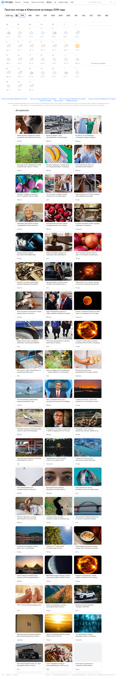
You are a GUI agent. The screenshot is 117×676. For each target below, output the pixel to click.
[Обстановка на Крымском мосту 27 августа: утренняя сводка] (87, 510)
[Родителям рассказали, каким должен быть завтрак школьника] (87, 540)
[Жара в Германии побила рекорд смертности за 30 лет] (58, 628)
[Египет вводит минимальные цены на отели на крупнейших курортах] (29, 569)
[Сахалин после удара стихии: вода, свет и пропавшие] (29, 540)
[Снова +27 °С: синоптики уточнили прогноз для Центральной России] (58, 540)
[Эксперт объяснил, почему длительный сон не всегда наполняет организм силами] (29, 510)
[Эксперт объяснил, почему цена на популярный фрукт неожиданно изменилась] (58, 158)
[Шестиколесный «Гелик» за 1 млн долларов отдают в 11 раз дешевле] (29, 657)
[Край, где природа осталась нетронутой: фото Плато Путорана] (58, 598)
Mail (3, 674)
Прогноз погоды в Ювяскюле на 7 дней (72, 99)
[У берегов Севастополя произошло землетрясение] (87, 452)
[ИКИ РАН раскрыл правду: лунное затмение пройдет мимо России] (58, 569)
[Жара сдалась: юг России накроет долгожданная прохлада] (87, 188)
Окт (91, 15)
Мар (37, 15)
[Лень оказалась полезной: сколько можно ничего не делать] (29, 305)
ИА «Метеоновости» (110, 674)
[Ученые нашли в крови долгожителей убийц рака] (29, 246)
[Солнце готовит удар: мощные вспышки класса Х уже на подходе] (87, 334)
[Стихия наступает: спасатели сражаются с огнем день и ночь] (87, 393)
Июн (61, 15)
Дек (106, 15)
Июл (68, 15)
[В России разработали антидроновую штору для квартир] (29, 481)
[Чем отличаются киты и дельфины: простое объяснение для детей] (87, 481)
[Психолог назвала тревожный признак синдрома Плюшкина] (29, 276)
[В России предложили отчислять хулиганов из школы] (58, 334)
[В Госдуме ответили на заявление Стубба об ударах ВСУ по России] (58, 422)
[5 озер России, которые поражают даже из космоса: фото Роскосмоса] (58, 510)
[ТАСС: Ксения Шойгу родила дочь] (29, 598)
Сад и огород (58, 100)
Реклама (15, 674)
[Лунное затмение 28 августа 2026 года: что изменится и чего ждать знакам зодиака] (87, 305)
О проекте (47, 674)
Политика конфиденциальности (60, 674)
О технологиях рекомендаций (78, 674)
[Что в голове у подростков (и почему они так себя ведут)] (58, 188)
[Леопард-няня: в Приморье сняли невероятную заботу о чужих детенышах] (29, 158)
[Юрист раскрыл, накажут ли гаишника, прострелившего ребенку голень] (58, 246)
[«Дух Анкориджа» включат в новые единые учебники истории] (58, 305)
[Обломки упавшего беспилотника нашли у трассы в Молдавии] (29, 422)
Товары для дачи (71, 100)
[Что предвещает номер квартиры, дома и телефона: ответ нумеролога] (87, 628)
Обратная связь (91, 674)
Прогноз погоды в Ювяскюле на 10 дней (102, 99)
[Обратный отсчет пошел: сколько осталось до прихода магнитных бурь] (87, 276)
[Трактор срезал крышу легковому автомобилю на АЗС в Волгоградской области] (29, 452)
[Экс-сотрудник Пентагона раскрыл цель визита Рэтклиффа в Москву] (58, 393)
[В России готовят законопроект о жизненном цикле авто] (29, 364)
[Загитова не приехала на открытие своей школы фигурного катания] (87, 657)
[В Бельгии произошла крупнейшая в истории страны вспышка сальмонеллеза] (87, 364)
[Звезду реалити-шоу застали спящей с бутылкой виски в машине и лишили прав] (58, 276)
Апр (45, 15)
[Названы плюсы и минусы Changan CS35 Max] (87, 598)
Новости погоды (45, 100)
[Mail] (2, 2)
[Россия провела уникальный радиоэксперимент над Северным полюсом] (29, 393)
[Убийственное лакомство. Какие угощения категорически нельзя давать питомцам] (29, 129)
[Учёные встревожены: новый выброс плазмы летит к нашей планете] (87, 569)
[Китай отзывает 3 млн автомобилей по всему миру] (58, 129)
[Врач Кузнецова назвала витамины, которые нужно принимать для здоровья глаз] (58, 481)
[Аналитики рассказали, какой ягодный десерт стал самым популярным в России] (58, 217)
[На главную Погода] (8, 2)
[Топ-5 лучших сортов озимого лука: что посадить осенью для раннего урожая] (87, 246)
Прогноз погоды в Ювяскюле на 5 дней (43, 99)
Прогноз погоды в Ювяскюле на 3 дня (14, 99)
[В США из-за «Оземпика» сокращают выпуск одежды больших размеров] (87, 129)
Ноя (99, 15)
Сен (83, 15)
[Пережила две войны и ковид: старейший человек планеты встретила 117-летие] (29, 217)
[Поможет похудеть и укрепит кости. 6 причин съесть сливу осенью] (29, 188)
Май (53, 15)
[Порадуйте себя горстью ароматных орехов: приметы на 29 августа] (87, 422)
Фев (30, 15)
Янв (22, 15)
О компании (9, 674)
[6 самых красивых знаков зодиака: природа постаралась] (87, 217)
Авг (75, 15)
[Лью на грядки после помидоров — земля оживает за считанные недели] (58, 364)
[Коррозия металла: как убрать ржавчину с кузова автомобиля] (29, 334)
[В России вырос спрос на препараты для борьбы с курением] (87, 158)
